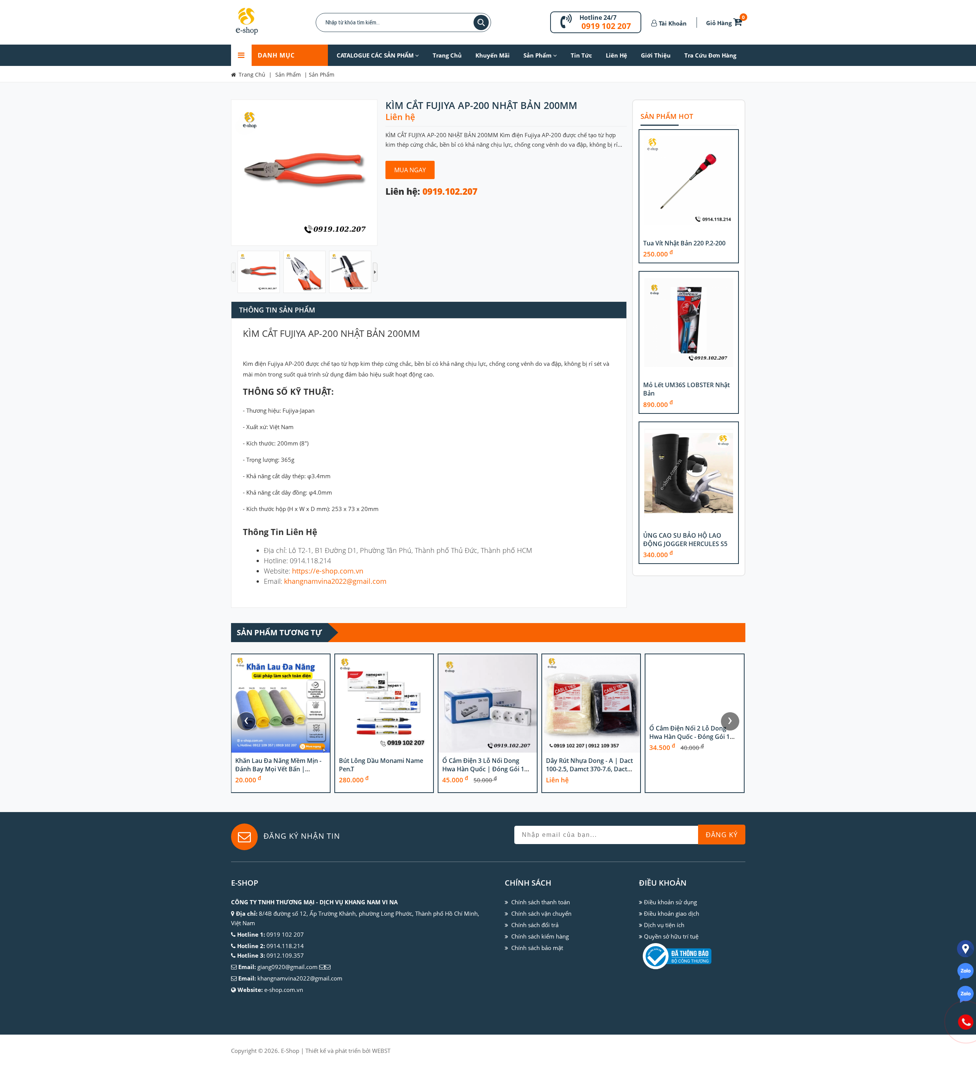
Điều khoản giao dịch (671, 913)
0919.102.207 (449, 191)
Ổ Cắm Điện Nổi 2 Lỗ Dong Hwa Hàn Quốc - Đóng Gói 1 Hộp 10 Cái (689, 736)
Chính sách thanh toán (540, 902)
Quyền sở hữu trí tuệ (671, 936)
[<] (233, 272)
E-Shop (290, 1050)
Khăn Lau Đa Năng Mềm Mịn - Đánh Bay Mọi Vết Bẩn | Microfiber (278, 769)
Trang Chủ (447, 55)
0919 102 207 (606, 26)
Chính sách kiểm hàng (540, 936)
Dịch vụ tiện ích (664, 925)
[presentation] (246, 721)
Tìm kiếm (481, 22)
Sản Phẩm (538, 55)
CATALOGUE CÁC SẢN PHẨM (376, 55)
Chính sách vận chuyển (541, 913)
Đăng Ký (722, 834)
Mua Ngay (410, 170)
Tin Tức (581, 55)
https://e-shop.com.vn (327, 570)
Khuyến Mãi (492, 55)
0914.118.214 (285, 946)
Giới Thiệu (656, 55)
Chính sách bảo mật (537, 948)
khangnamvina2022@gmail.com (335, 581)
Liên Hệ (616, 55)
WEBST (381, 1050)
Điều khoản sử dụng (670, 902)
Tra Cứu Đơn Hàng (710, 55)
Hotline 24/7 (598, 17)
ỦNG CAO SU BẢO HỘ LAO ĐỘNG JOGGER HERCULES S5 (685, 539)
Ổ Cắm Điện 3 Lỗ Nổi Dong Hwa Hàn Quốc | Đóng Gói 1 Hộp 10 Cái (483, 769)
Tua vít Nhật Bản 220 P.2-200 (684, 243)
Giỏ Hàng (725, 23)
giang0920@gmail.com (287, 967)
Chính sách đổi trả (535, 925)
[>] (375, 272)
